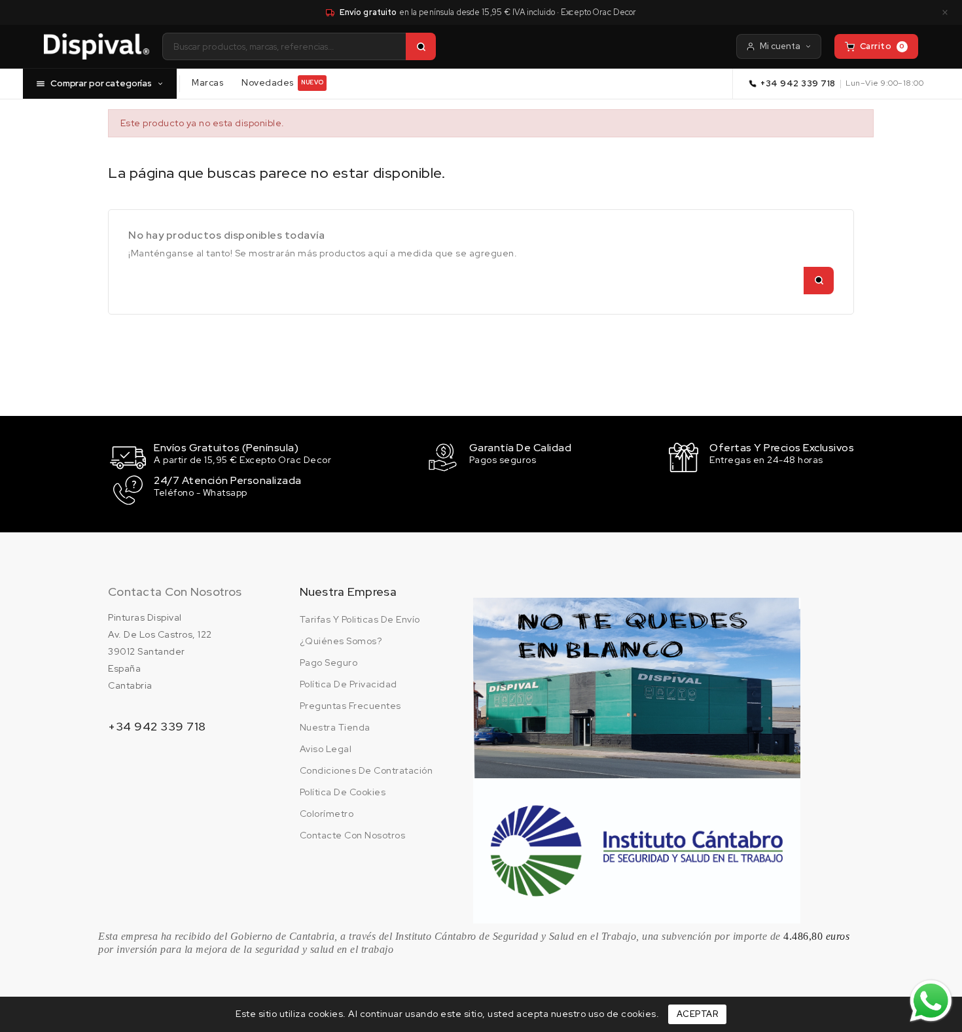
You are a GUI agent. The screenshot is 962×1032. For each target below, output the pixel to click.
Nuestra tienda (335, 727)
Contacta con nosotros (174, 591)
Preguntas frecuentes (350, 706)
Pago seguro (329, 662)
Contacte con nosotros (353, 835)
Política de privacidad (348, 684)
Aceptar (698, 1014)
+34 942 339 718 (798, 83)
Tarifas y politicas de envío (360, 619)
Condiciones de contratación (366, 770)
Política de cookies (343, 792)
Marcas (207, 82)
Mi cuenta (780, 46)
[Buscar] (421, 46)
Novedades (282, 82)
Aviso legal (326, 749)
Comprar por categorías (101, 83)
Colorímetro (327, 813)
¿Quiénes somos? (341, 641)
